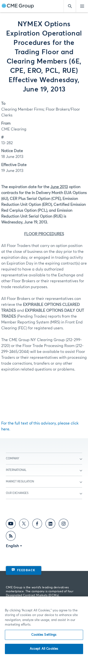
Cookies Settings (43, 634)
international (16, 470)
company (12, 458)
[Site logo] (18, 6)
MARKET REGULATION (20, 481)
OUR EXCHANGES (17, 493)
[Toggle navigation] (82, 6)
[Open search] (70, 6)
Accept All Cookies (44, 648)
